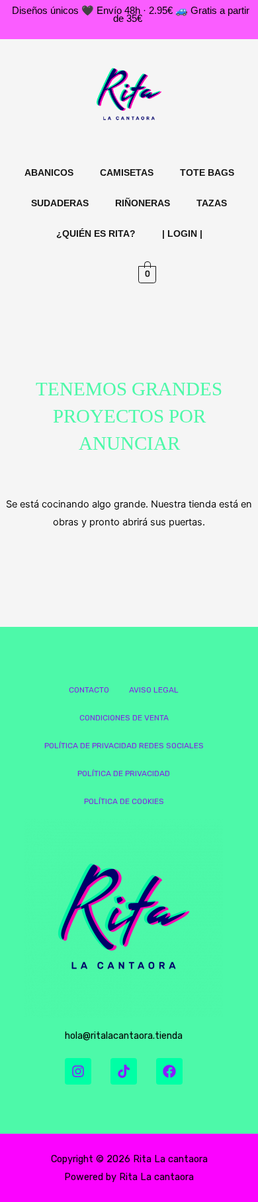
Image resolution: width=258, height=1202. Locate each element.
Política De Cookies (124, 801)
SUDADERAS (60, 203)
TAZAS (211, 203)
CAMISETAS (126, 172)
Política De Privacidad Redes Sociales (124, 745)
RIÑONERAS (142, 203)
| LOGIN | (182, 233)
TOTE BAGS (207, 172)
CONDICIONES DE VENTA (124, 717)
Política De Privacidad (123, 773)
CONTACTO (89, 690)
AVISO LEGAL (154, 690)
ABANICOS (48, 172)
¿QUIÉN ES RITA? (96, 233)
